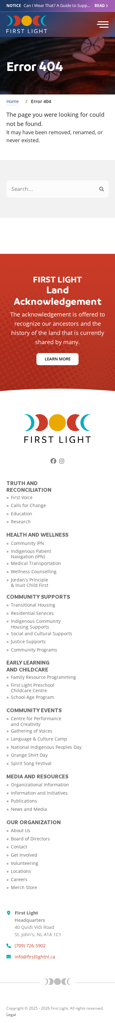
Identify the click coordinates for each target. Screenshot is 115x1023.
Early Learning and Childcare (28, 666)
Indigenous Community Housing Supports (36, 624)
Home (12, 101)
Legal (11, 1014)
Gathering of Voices (31, 731)
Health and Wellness (37, 534)
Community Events (34, 710)
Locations (21, 871)
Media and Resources (37, 776)
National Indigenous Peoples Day (46, 747)
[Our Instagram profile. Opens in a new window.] (62, 461)
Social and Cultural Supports (41, 633)
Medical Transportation (36, 563)
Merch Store (24, 887)
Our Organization (33, 822)
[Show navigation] (102, 24)
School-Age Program (32, 697)
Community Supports (38, 596)
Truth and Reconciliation (28, 486)
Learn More (58, 359)
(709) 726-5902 (30, 946)
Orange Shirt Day (29, 755)
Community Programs (34, 650)
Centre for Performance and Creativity (36, 721)
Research (21, 521)
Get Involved (24, 855)
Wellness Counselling (34, 571)
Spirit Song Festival (31, 763)
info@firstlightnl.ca (35, 957)
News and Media (29, 809)
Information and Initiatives (39, 793)
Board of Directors (30, 839)
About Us (20, 830)
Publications (24, 801)
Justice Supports (28, 641)
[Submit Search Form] (102, 189)
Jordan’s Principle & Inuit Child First (29, 582)
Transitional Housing (33, 605)
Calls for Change (28, 505)
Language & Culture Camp (39, 739)
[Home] (47, 24)
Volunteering (24, 863)
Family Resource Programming (43, 677)
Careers (19, 879)
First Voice (22, 497)
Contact (19, 847)
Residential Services (32, 613)
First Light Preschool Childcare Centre (32, 687)
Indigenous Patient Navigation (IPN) (31, 554)
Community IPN (27, 543)
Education (21, 514)
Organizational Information (40, 785)
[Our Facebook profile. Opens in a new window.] (53, 461)
